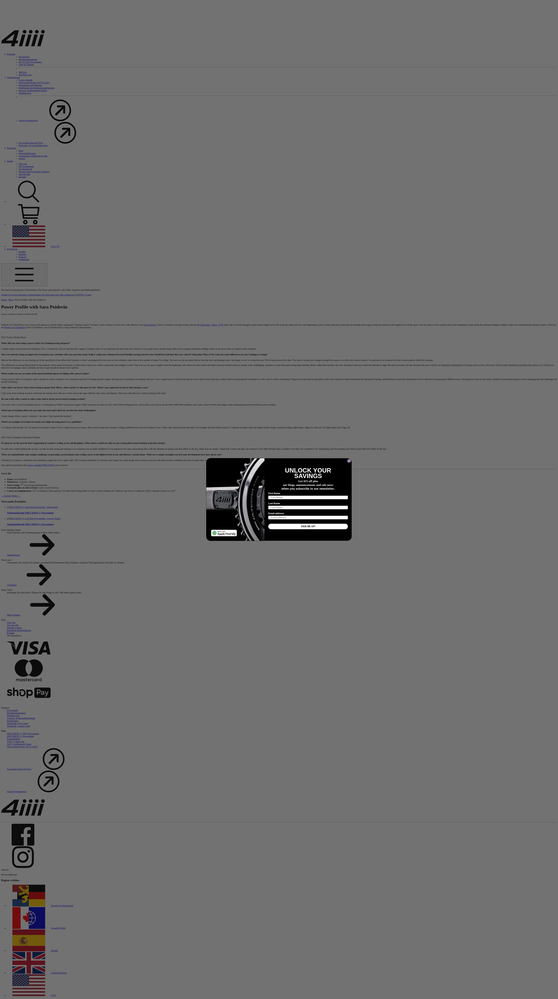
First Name (274, 493)
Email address (276, 513)
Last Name (274, 503)
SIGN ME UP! (308, 526)
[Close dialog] (349, 460)
